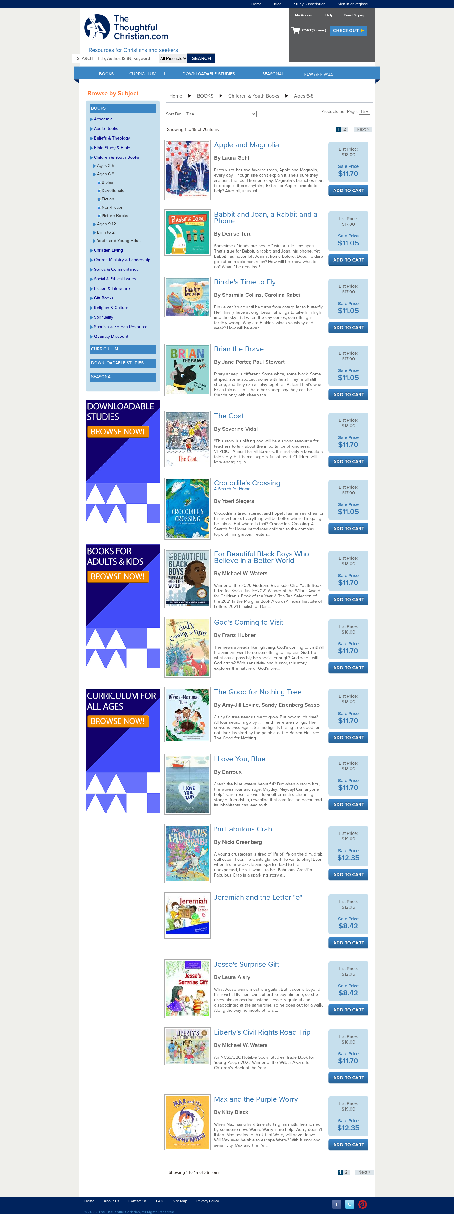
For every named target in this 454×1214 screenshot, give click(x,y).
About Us (111, 1201)
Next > (363, 129)
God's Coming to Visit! (250, 622)
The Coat (230, 416)
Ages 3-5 (105, 165)
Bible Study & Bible (112, 147)
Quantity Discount (111, 336)
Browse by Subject (112, 93)
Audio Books (106, 128)
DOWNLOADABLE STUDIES (209, 74)
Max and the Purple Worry (257, 1099)
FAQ (159, 1201)
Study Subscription (310, 4)
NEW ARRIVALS (318, 74)
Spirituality (103, 317)
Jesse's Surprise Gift (247, 964)
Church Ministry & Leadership (122, 259)
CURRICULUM (142, 74)
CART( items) (314, 30)
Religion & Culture (111, 307)
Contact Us (137, 1201)
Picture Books (115, 215)
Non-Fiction (113, 207)
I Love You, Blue (240, 759)
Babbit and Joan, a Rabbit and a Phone (265, 217)
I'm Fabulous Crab (244, 829)
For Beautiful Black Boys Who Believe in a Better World (261, 557)
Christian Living (108, 250)
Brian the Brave (240, 349)
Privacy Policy (207, 1201)
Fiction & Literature (112, 288)
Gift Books (104, 298)
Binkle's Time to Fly (246, 282)
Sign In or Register (353, 4)
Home (256, 4)
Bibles (107, 182)
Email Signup (354, 15)
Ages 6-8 (105, 174)
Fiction (108, 199)
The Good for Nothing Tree (259, 692)
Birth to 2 (106, 232)
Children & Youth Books (116, 157)
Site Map (180, 1201)
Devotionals (113, 190)
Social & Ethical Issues (115, 279)
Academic (103, 119)
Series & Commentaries (116, 269)
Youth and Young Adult (119, 240)
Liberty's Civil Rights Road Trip (263, 1032)
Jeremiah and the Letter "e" (259, 897)
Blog (278, 4)
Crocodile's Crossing (248, 483)
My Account (305, 15)
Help (329, 15)
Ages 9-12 (106, 224)
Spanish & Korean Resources (122, 326)
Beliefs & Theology (112, 138)
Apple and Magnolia (247, 144)
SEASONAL (273, 74)
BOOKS (106, 74)
